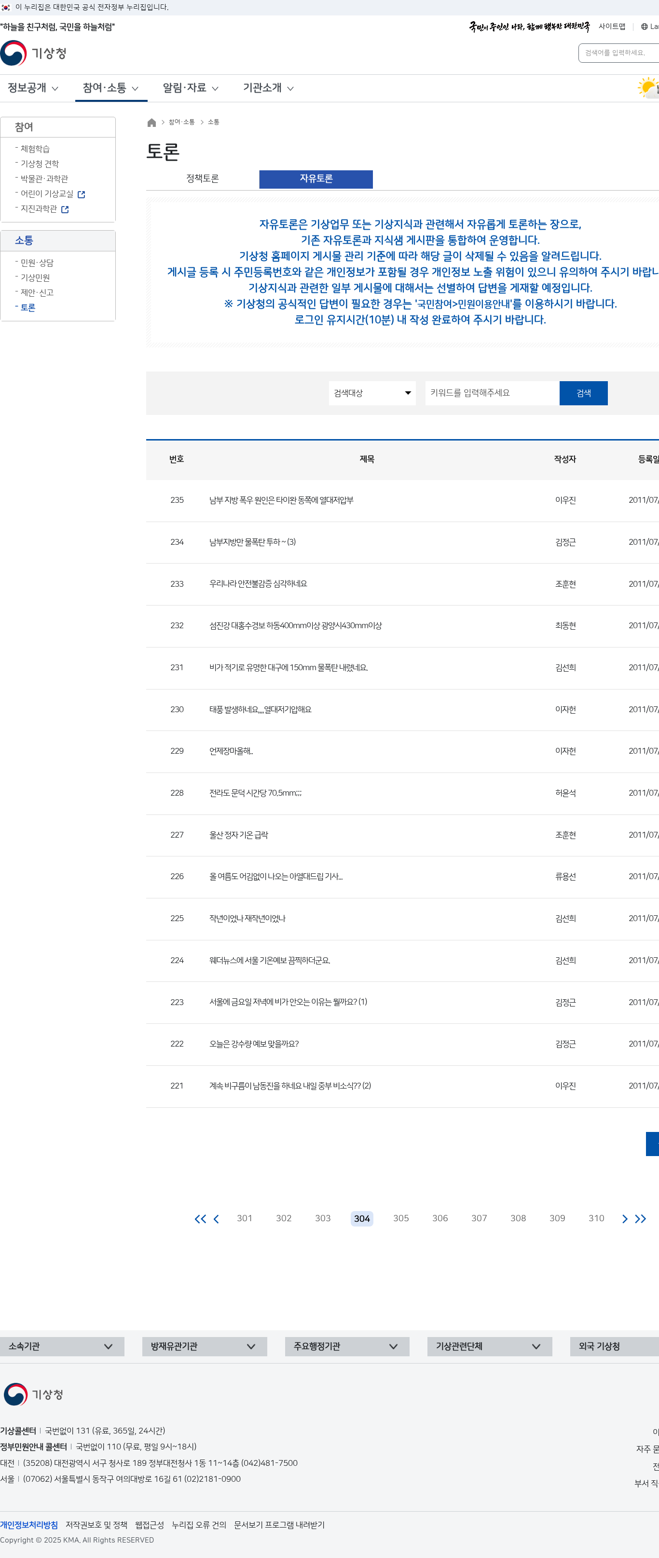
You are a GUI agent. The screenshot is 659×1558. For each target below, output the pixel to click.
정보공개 (27, 88)
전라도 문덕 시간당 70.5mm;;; (255, 793)
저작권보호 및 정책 (96, 1525)
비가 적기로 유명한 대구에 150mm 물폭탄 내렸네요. (288, 667)
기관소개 (262, 88)
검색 (584, 393)
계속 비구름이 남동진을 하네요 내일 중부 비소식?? (285, 1086)
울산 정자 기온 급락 (238, 835)
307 (479, 1219)
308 (518, 1219)
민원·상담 (37, 263)
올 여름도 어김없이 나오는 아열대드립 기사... (276, 876)
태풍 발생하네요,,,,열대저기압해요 (260, 709)
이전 (217, 1218)
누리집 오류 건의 (199, 1525)
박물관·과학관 (44, 179)
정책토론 (202, 179)
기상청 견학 (40, 164)
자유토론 (316, 179)
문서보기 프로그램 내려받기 (279, 1525)
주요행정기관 (317, 1346)
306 (440, 1219)
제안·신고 (37, 293)
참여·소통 (104, 88)
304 (362, 1219)
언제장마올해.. (231, 751)
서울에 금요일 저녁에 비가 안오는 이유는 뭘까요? (283, 1002)
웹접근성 (149, 1525)
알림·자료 (184, 88)
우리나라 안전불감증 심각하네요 (258, 583)
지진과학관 (39, 209)
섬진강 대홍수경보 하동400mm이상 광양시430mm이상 (295, 625)
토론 (28, 307)
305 (401, 1219)
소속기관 (24, 1346)
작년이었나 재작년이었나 (247, 918)
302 (284, 1219)
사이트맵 (612, 27)
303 (323, 1219)
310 (596, 1219)
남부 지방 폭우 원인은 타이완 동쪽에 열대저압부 (281, 500)
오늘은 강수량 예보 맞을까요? (254, 1044)
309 (557, 1219)
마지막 (640, 1218)
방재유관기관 (174, 1346)
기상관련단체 (459, 1346)
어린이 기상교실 (47, 194)
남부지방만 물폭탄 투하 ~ (247, 542)
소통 (214, 122)
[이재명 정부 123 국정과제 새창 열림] (529, 27)
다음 (625, 1218)
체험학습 (35, 149)
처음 (201, 1218)
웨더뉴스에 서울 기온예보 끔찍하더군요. (269, 960)
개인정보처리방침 (29, 1525)
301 (245, 1219)
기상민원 (35, 278)
